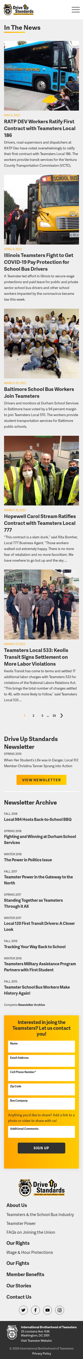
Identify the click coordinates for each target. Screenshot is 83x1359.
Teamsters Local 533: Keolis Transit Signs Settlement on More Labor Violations (36, 656)
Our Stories (18, 1285)
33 (54, 715)
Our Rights (18, 1243)
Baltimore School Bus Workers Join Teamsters (39, 392)
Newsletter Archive (31, 1004)
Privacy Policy (41, 1353)
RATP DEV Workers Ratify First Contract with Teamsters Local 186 (40, 128)
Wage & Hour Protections (29, 1252)
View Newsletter (41, 779)
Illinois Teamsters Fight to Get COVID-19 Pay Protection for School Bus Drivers (38, 261)
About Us (16, 1205)
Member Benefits (25, 1274)
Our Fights (17, 1263)
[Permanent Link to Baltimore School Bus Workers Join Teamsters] (41, 343)
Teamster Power (21, 1223)
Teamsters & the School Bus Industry (40, 1214)
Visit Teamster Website (36, 1340)
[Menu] (76, 9)
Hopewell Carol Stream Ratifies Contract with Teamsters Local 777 (40, 522)
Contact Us (18, 1296)
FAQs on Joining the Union (30, 1232)
